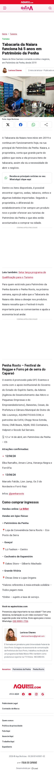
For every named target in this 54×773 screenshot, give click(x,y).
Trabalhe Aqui (8, 742)
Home (4, 34)
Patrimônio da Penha (22, 669)
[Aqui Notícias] (27, 2)
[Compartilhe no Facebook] (20, 125)
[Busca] (50, 8)
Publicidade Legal (10, 703)
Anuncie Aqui (7, 736)
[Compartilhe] (46, 125)
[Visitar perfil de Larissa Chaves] (10, 634)
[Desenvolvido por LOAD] (34, 768)
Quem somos (8, 720)
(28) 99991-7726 (20, 621)
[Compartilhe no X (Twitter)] (8, 125)
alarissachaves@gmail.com (33, 636)
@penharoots (16, 493)
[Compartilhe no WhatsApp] (33, 125)
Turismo (13, 34)
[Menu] (5, 8)
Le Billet (24, 508)
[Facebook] (23, 694)
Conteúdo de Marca (10, 709)
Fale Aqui (6, 731)
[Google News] (43, 694)
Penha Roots (38, 669)
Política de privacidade (12, 726)
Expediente (7, 747)
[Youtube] (30, 694)
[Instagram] (36, 694)
